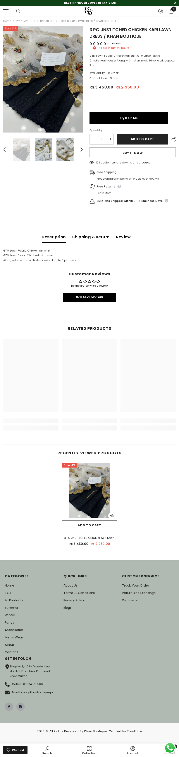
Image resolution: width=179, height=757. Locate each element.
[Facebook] (9, 707)
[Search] (18, 11)
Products (22, 21)
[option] (43, 79)
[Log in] (161, 11)
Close (175, 3)
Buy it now (132, 153)
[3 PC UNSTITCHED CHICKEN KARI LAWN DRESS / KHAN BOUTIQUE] (89, 490)
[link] (31, 420)
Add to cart (142, 139)
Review (123, 237)
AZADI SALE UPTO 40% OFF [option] (90, 3)
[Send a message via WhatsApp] (170, 748)
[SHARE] (172, 139)
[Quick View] (112, 516)
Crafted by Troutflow (125, 731)
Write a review (89, 297)
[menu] (6, 11)
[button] (4, 149)
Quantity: (96, 130)
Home (7, 21)
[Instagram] (20, 707)
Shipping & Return (91, 237)
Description (54, 237)
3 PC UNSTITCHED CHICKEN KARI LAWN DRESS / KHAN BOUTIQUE (89, 538)
